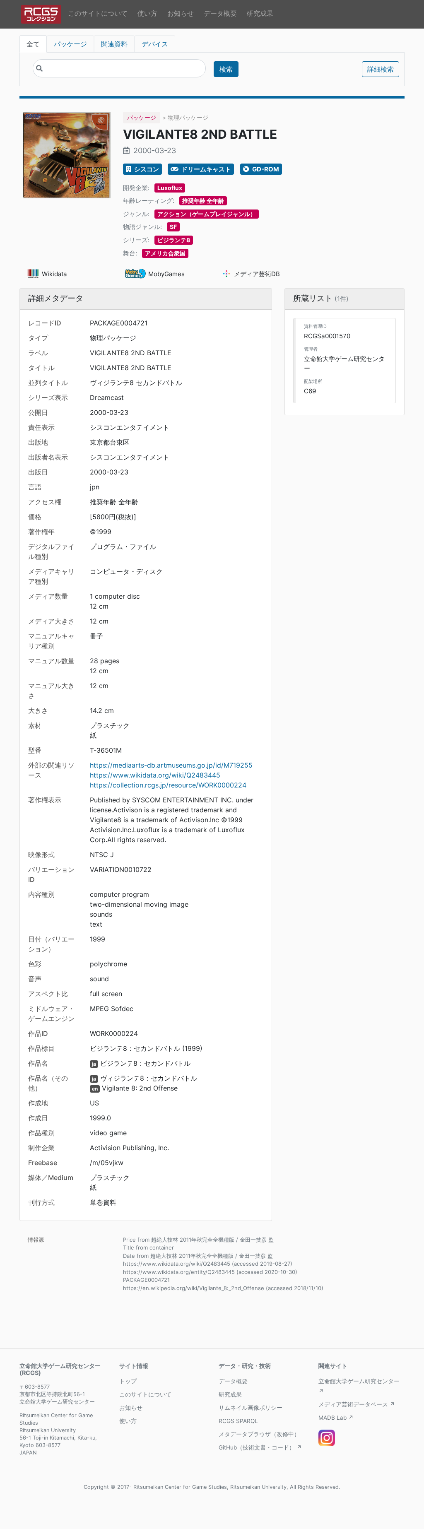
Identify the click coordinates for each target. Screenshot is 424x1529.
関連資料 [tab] (114, 44)
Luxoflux (169, 187)
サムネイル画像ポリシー (250, 1407)
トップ (128, 1381)
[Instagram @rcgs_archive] (326, 1438)
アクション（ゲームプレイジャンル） (206, 213)
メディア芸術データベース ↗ (356, 1404)
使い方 (147, 13)
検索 (226, 69)
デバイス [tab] (155, 44)
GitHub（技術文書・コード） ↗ (260, 1447)
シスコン (146, 169)
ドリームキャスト (205, 169)
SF (173, 226)
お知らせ (180, 13)
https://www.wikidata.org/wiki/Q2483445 (155, 775)
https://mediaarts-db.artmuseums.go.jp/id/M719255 (171, 765)
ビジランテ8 (173, 239)
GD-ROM (265, 169)
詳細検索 (380, 69)
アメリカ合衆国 (165, 253)
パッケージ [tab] (70, 44)
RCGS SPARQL (238, 1421)
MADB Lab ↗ (336, 1417)
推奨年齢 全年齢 (203, 200)
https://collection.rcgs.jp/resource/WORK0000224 (168, 785)
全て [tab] (33, 44)
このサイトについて (98, 13)
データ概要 (220, 13)
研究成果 (260, 13)
